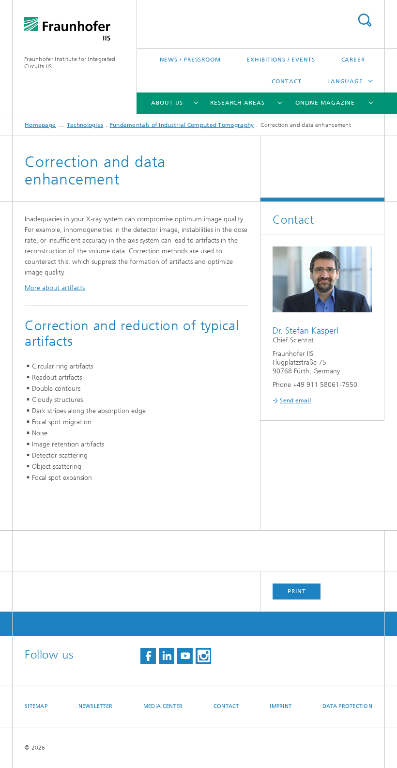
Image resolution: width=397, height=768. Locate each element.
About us (167, 102)
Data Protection (347, 706)
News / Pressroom (190, 59)
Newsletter (95, 706)
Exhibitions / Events (280, 59)
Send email (295, 400)
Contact (286, 81)
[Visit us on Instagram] (203, 656)
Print (297, 591)
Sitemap (36, 706)
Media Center (163, 706)
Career (353, 59)
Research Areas (237, 102)
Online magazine (325, 102)
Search (364, 20)
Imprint (280, 706)
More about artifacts (55, 288)
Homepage (40, 125)
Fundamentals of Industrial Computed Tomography (182, 125)
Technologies (85, 125)
